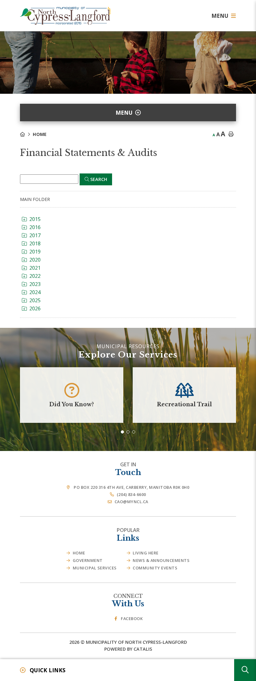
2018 (35, 243)
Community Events (155, 568)
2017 (35, 235)
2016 (35, 227)
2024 (35, 292)
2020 (35, 259)
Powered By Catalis (128, 649)
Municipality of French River (65, 16)
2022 (35, 276)
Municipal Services (95, 568)
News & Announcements (161, 560)
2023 (35, 284)
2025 (35, 300)
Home (40, 134)
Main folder (35, 199)
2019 (35, 251)
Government (88, 560)
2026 (35, 308)
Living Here (146, 553)
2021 (35, 267)
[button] (122, 431)
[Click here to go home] (26, 134)
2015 (35, 219)
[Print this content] (231, 134)
